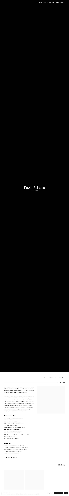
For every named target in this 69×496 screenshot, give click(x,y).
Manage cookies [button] (50, 493)
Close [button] (46, 245)
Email (36, 254)
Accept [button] (66, 493)
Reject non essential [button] (58, 493)
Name (24, 254)
